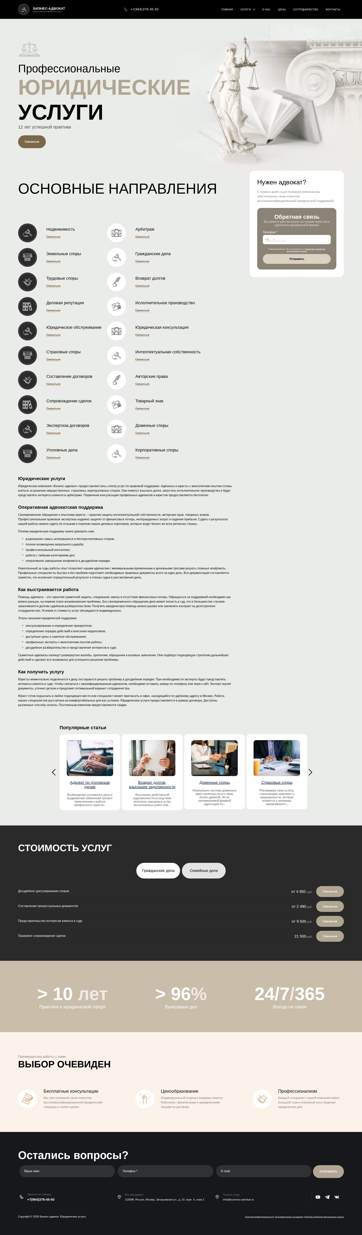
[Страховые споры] (32, 355)
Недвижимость (60, 229)
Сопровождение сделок (69, 401)
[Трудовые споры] (32, 282)
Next (310, 772)
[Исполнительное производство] (121, 306)
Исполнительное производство (165, 303)
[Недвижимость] (32, 232)
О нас (266, 9)
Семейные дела (204, 871)
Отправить (296, 258)
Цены (282, 9)
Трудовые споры (62, 278)
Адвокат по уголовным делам (90, 784)
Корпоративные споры (156, 450)
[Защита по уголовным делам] (32, 453)
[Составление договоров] (32, 380)
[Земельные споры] (32, 257)
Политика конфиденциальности (259, 1217)
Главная (227, 9)
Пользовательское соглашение (289, 1217)
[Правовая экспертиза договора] (32, 429)
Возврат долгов (150, 278)
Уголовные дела (61, 450)
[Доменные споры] (121, 429)
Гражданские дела (153, 254)
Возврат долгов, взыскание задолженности (152, 784)
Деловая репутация (65, 303)
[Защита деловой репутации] (32, 306)
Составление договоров (69, 376)
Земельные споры (63, 254)
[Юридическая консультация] (121, 331)
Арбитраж (144, 229)
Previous (53, 772)
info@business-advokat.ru (238, 1199)
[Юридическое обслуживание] (32, 331)
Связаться (32, 141)
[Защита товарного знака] (121, 404)
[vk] (339, 1197)
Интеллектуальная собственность (167, 352)
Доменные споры (151, 425)
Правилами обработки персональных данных (306, 250)
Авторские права (151, 376)
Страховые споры (63, 352)
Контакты (333, 9)
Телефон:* (270, 232)
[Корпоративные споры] (121, 453)
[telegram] (329, 1197)
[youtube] (320, 1197)
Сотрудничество (305, 9)
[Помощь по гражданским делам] (121, 257)
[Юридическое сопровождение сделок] (32, 404)
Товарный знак (149, 401)
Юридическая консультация (162, 327)
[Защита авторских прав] (121, 380)
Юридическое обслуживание (73, 327)
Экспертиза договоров (67, 425)
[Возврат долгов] (121, 282)
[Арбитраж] (121, 232)
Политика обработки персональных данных (324, 1217)
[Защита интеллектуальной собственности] (121, 355)
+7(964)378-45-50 (40, 1199)
